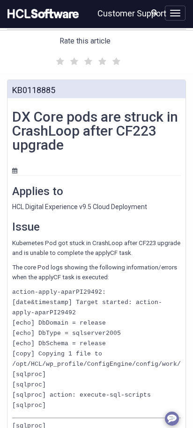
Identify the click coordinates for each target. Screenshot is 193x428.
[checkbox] (59, 59)
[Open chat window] (172, 419)
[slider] (87, 60)
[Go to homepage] (41, 14)
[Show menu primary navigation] (175, 13)
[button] (154, 12)
